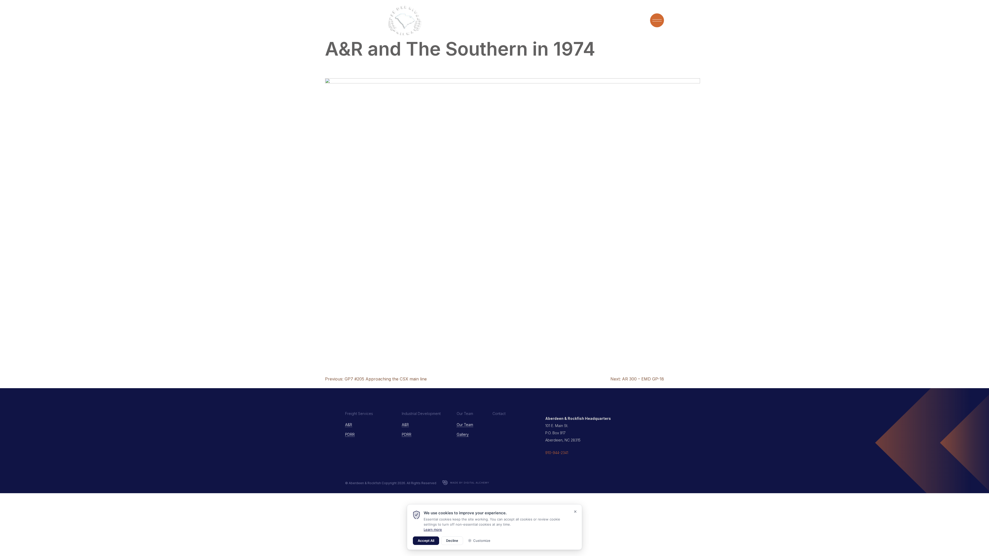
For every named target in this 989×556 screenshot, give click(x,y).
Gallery (463, 434)
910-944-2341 (556, 452)
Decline (452, 540)
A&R (348, 424)
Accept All (426, 540)
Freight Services (556, 20)
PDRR (350, 434)
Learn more (433, 529)
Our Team (520, 20)
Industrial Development (610, 20)
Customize (481, 540)
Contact (499, 413)
